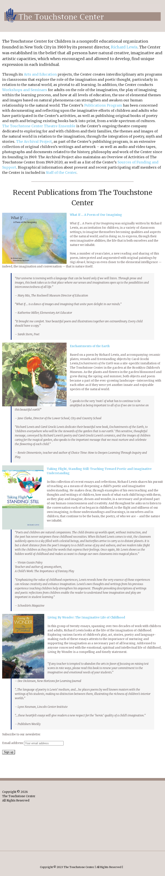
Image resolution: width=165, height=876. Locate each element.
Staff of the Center (61, 172)
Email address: (13, 743)
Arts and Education (40, 74)
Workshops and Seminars (24, 90)
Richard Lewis (124, 47)
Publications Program (103, 105)
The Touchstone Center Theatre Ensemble (38, 126)
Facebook (82, 857)
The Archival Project (34, 141)
